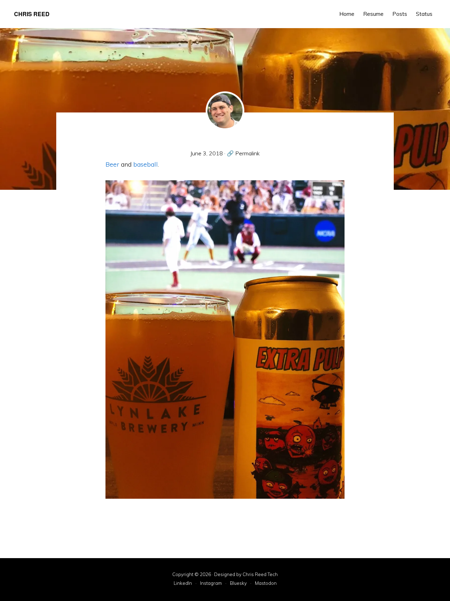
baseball (145, 164)
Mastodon (266, 583)
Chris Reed (32, 14)
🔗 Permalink (243, 153)
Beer (112, 164)
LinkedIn (183, 583)
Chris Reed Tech (260, 574)
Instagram (211, 583)
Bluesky (238, 583)
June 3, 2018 (206, 153)
